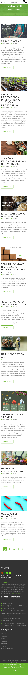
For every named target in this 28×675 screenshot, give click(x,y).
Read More (7, 67)
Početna (4, 634)
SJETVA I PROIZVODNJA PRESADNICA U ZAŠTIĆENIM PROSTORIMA (10, 100)
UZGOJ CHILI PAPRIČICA (9, 515)
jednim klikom (16, 593)
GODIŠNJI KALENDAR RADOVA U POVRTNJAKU (13, 161)
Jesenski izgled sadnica (12, 416)
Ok (8, 672)
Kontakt (4, 643)
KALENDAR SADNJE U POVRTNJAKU (13, 215)
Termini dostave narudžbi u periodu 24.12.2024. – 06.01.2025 (13, 268)
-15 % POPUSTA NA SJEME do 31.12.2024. (14, 303)
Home (10, 9)
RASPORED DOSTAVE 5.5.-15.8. (12, 470)
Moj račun (5, 646)
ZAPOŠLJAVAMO (11, 41)
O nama (4, 636)
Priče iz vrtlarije (5, 43)
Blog (3, 638)
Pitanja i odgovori (7, 648)
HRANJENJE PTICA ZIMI (12, 355)
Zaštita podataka (15, 672)
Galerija (4, 641)
